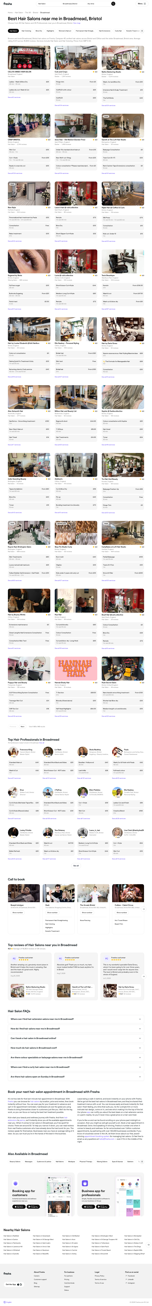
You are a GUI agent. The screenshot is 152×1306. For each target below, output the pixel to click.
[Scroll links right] (148, 1244)
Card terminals (69, 1283)
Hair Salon (19, 13)
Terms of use (99, 1283)
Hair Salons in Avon (68, 1239)
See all (76, 866)
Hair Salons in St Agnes (70, 1246)
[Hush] (59, 909)
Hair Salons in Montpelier (133, 1236)
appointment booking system (97, 1136)
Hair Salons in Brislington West (102, 1236)
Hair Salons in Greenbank (41, 1236)
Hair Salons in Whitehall (12, 1250)
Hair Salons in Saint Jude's (41, 1243)
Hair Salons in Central (69, 1250)
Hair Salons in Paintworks (12, 1243)
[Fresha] (8, 3)
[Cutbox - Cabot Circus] (128, 909)
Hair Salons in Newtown (41, 1250)
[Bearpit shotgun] (24, 909)
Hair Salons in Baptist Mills (133, 1250)
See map (76, 23)
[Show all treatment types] (142, 31)
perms (22, 1120)
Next (22, 726)
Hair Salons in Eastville (11, 1254)
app (88, 1112)
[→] (143, 909)
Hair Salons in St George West (43, 1239)
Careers (37, 1276)
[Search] (113, 3)
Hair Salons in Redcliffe (41, 1254)
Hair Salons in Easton (11, 1239)
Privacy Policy (99, 1276)
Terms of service (100, 1279)
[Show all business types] (142, 1162)
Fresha (10, 1101)
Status (66, 1290)
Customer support (40, 1279)
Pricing (66, 1279)
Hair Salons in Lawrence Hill (13, 1246)
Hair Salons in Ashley (69, 1254)
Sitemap (37, 1286)
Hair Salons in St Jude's (70, 1243)
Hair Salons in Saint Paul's (100, 1246)
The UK (28, 13)
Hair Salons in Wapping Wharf (134, 1254)
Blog (35, 1283)
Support (67, 1286)
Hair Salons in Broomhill (100, 1254)
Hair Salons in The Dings (132, 1246)
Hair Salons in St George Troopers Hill (104, 1239)
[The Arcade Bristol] (93, 909)
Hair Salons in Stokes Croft (133, 1243)
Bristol (35, 13)
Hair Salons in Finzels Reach (101, 1250)
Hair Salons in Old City (132, 1239)
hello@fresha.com (106, 1139)
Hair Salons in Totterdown (100, 1243)
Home (10, 13)
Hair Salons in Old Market (71, 1236)
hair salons (35, 1101)
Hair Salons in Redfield (11, 1236)
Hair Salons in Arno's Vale (41, 1246)
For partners (68, 1276)
